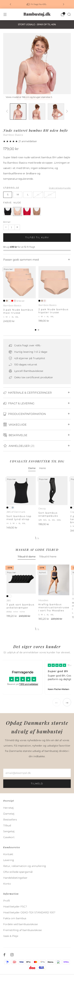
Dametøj (8, 813)
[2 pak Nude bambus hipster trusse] (54, 282)
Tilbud (7, 825)
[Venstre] (7, 111)
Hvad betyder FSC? (15, 906)
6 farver (21, 301)
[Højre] (66, 111)
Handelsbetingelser (15, 877)
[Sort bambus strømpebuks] (53, 490)
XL (38, 194)
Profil (6, 900)
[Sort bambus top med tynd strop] (21, 490)
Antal (7, 222)
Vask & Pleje (10, 936)
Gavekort (9, 837)
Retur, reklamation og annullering (24, 866)
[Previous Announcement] (10, 4)
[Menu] (5, 14)
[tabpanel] (37, 508)
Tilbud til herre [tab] (47, 556)
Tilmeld (37, 783)
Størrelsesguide (60, 187)
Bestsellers (10, 819)
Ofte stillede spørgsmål (18, 871)
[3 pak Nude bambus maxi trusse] (19, 282)
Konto (7, 883)
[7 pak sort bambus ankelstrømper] (21, 579)
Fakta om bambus (14, 918)
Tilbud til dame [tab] (27, 556)
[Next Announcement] (63, 4)
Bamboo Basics (13, 134)
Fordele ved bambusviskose (20, 924)
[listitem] (37, 4)
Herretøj (8, 807)
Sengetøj (9, 831)
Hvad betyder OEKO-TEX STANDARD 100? (29, 912)
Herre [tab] (42, 468)
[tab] (35, 330)
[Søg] (69, 14)
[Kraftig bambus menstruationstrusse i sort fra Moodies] (53, 580)
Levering (8, 860)
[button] (10, 141)
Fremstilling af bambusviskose (22, 930)
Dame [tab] (32, 468)
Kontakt (8, 854)
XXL (50, 194)
